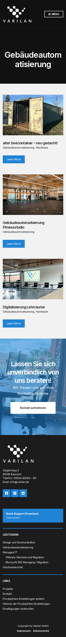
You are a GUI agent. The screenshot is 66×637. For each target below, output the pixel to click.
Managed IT (10, 552)
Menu (55, 14)
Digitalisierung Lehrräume (24, 307)
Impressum (24, 630)
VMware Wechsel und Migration (25, 557)
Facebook (6, 493)
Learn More (14, 159)
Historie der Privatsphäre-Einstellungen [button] (26, 603)
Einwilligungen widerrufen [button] (18, 608)
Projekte (8, 588)
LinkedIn (23, 493)
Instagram (15, 493)
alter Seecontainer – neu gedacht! (30, 143)
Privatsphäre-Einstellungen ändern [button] (23, 598)
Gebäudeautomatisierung (18, 147)
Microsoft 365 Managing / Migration (27, 562)
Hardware (42, 147)
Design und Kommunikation (19, 542)
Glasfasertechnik (13, 567)
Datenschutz (41, 630)
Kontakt (7, 593)
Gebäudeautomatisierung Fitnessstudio (23, 224)
